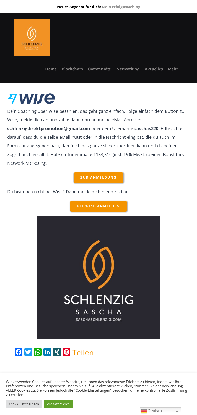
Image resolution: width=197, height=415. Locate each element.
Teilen (83, 352)
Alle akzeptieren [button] (58, 404)
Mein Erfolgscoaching (121, 6)
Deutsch (154, 411)
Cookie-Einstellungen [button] (24, 404)
